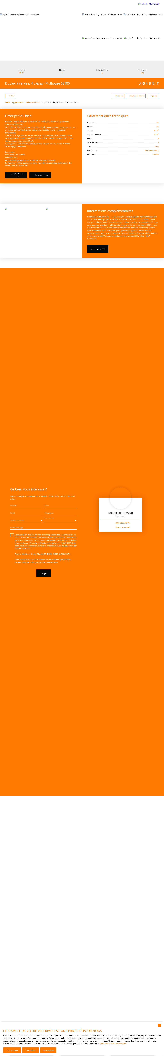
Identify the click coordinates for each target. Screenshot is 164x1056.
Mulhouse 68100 (32, 102)
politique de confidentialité (46, 562)
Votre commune (17, 520)
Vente (7, 102)
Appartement (18, 102)
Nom (47, 506)
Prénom (13, 506)
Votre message (16, 527)
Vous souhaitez (49, 518)
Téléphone (49, 513)
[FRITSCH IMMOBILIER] (150, 6)
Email (12, 513)
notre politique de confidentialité (113, 1043)
